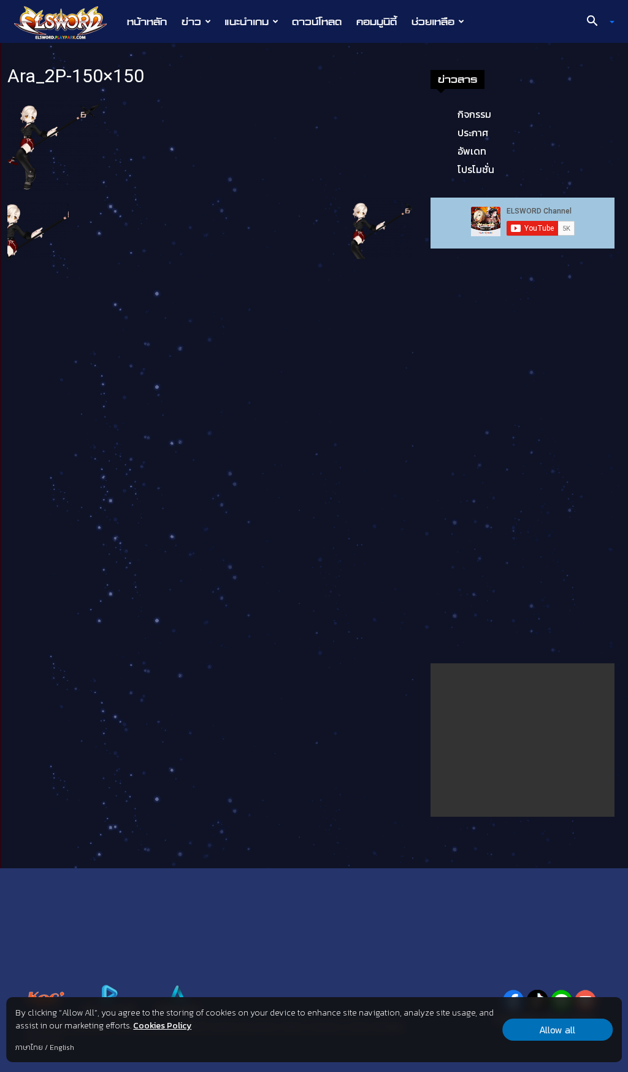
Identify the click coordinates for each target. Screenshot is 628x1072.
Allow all (557, 1029)
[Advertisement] (523, 740)
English (62, 1047)
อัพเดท (472, 151)
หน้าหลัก (147, 21)
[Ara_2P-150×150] (53, 144)
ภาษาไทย (29, 1047)
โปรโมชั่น (476, 169)
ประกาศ (473, 132)
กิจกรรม (474, 114)
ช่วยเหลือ (433, 21)
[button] (596, 22)
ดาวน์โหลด (317, 21)
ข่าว (191, 21)
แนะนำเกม (246, 21)
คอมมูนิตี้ (376, 21)
